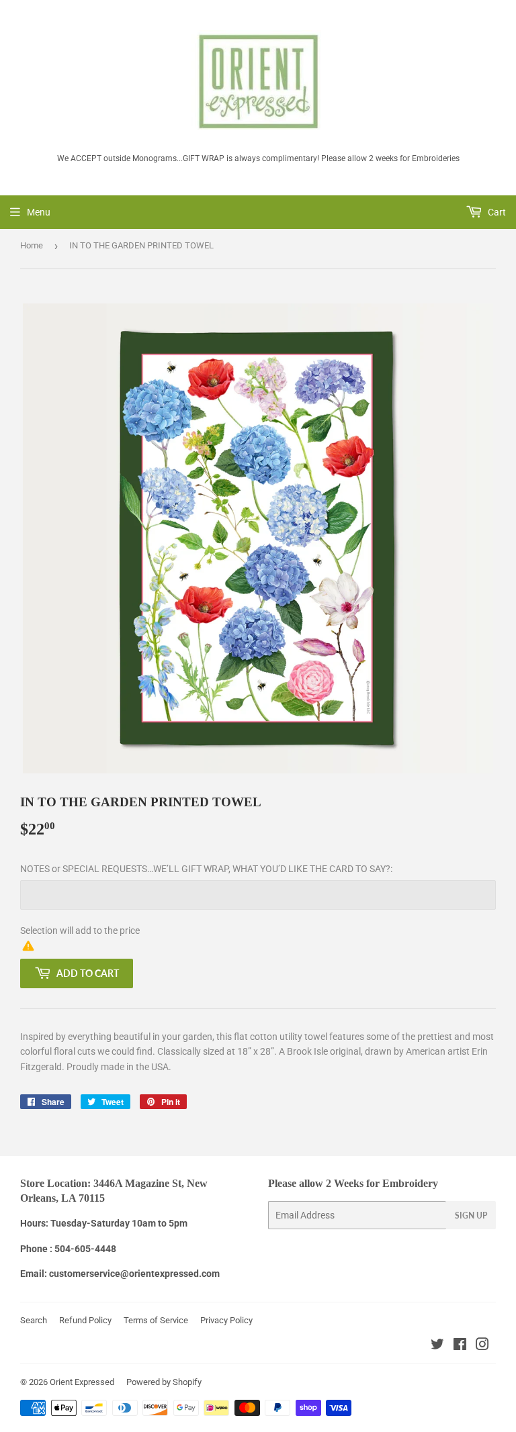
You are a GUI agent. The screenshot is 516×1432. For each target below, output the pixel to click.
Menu (38, 212)
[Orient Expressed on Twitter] (437, 1346)
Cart (496, 212)
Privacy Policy (226, 1320)
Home (31, 245)
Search (33, 1320)
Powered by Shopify (164, 1382)
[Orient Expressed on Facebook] (460, 1346)
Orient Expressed (82, 1382)
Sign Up (471, 1215)
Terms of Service (156, 1320)
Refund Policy (85, 1320)
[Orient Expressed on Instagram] (482, 1346)
